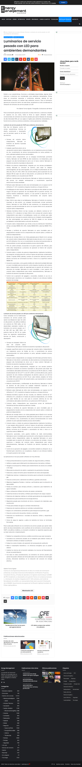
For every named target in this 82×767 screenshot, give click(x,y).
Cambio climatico (44, 19)
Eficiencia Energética (10, 710)
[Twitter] (9, 59)
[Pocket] (36, 59)
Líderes (14, 19)
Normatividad (76, 689)
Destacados (6, 718)
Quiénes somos (60, 764)
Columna (5, 713)
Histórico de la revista (13, 32)
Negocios (5, 725)
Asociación (6, 705)
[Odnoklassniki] (32, 59)
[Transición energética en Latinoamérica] (28, 644)
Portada (5, 740)
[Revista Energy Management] (13, 10)
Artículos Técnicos (65, 19)
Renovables (35, 19)
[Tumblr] (16, 59)
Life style (4, 745)
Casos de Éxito (9, 728)
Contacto (75, 19)
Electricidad (66, 678)
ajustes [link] (54, 3)
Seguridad (6, 742)
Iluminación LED (28, 590)
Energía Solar (77, 684)
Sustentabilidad (67, 700)
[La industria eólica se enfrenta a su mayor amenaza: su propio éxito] (57, 673)
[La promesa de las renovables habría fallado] (51, 673)
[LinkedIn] (13, 59)
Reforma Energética (68, 694)
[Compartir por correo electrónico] (47, 597)
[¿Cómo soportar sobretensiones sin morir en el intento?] (51, 680)
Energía (65, 681)
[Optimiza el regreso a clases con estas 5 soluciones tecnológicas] (57, 680)
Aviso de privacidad (75, 764)
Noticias (8, 19)
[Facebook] (5, 59)
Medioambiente (67, 689)
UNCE (6, 701)
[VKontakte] (28, 59)
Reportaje (4, 752)
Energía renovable (68, 684)
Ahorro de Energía (68, 673)
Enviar (62, 78)
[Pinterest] (20, 59)
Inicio (3, 19)
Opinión (28, 19)
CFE (75, 673)
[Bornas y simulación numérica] (44, 644)
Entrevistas (21, 19)
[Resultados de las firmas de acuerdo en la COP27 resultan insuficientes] (51, 677)
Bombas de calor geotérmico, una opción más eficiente (11, 642)
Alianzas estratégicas (9, 698)
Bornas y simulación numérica (43, 651)
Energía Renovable (10, 730)
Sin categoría (5, 755)
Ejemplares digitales (7, 691)
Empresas (73, 678)
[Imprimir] (5, 601)
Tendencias (8, 735)
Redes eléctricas (67, 692)
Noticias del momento (7, 747)
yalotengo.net (25, 764)
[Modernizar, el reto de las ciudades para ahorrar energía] (45, 680)
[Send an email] (12, 54)
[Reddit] (24, 59)
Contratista (6, 715)
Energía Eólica (72, 681)
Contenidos (9, 54)
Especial (5, 720)
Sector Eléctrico (67, 697)
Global (5, 723)
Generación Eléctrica (68, 686)
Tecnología (54, 19)
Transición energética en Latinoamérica (27, 651)
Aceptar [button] (63, 2)
